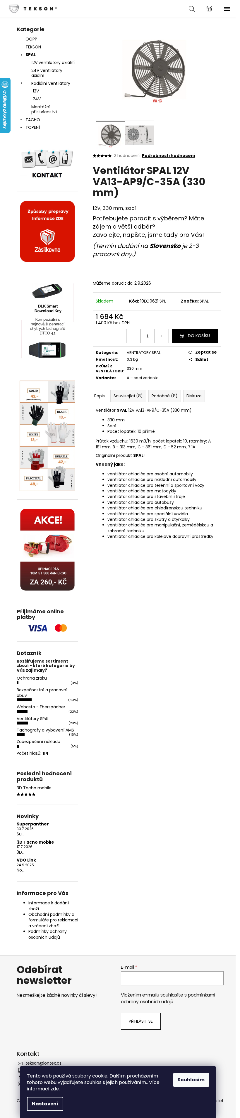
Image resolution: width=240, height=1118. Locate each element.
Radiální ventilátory (50, 83)
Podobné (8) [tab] (165, 396)
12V (36, 91)
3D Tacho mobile (35, 842)
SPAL (30, 55)
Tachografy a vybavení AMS (45, 730)
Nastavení (45, 1103)
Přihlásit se (141, 1021)
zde (55, 1088)
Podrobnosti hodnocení (168, 155)
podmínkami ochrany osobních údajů (168, 998)
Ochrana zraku (32, 678)
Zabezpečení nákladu (38, 741)
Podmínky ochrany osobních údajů (47, 934)
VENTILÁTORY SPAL (143, 352)
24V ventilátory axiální (46, 72)
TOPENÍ (32, 127)
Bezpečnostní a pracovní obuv (42, 692)
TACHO (32, 120)
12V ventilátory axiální (53, 62)
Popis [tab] (99, 396)
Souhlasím (191, 1079)
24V (37, 99)
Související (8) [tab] (128, 396)
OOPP (31, 39)
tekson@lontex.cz (43, 1063)
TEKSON (33, 47)
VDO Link (26, 860)
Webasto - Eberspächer (41, 707)
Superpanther (33, 824)
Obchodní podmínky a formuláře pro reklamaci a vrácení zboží (53, 920)
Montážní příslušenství (44, 109)
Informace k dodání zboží (48, 905)
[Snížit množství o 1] (133, 336)
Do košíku (199, 336)
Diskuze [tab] (194, 396)
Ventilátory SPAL (33, 719)
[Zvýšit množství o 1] (162, 336)
